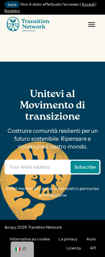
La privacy (68, 239)
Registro (12, 10)
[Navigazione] (91, 24)
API (93, 248)
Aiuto (91, 239)
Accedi (88, 4)
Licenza (74, 248)
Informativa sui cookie (30, 239)
